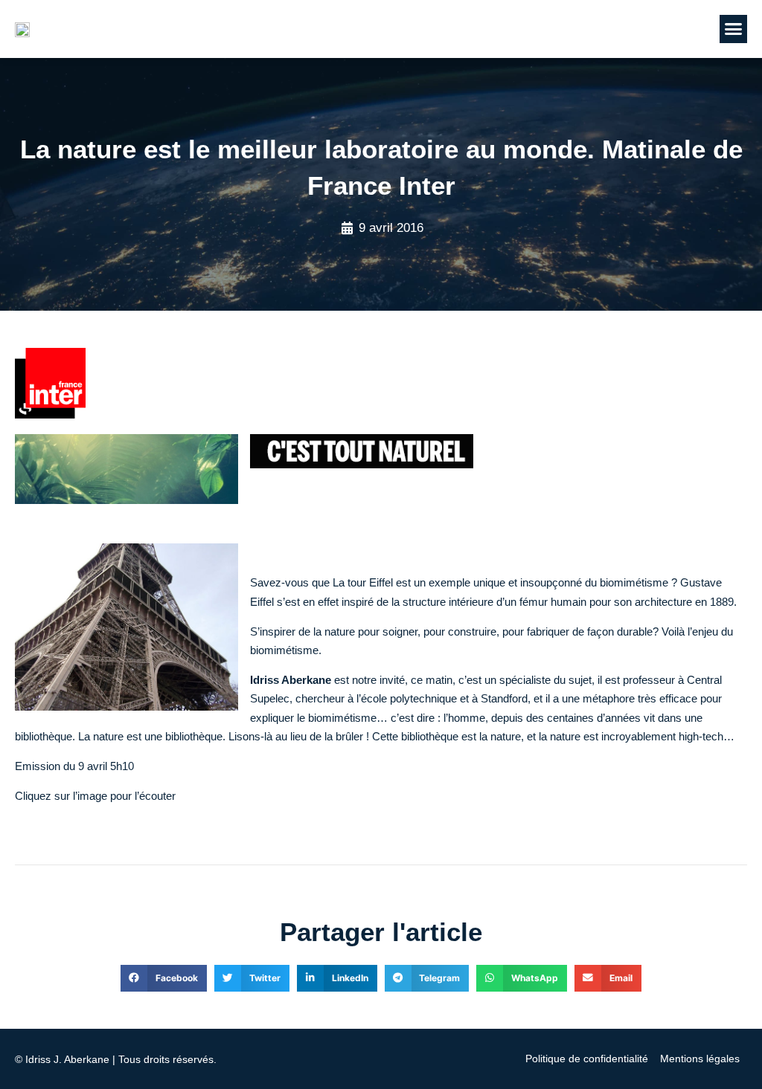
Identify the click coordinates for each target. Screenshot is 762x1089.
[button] (734, 29)
